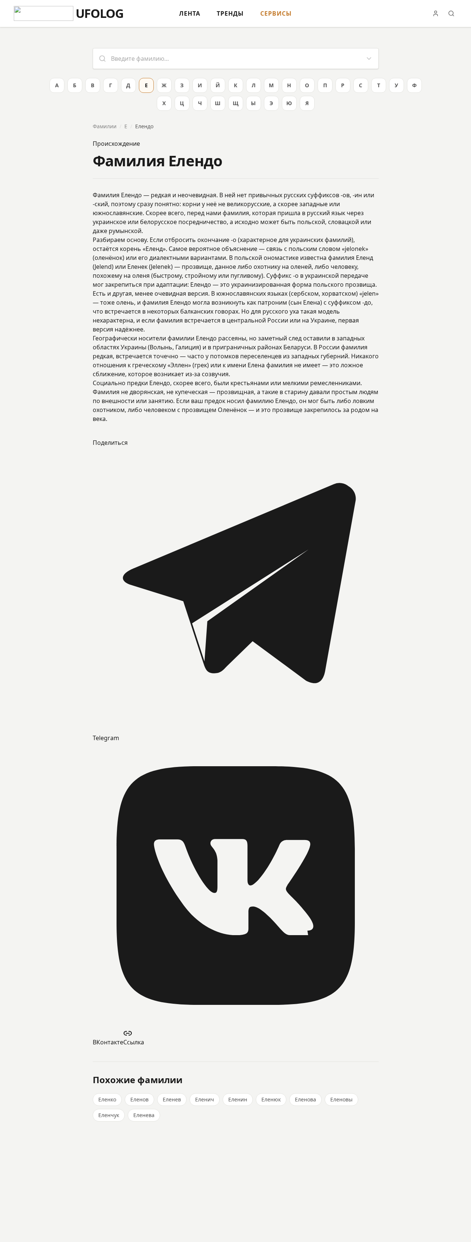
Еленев (172, 1099)
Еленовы (341, 1099)
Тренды (230, 13)
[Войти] (435, 13)
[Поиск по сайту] (451, 13)
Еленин (237, 1099)
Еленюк (271, 1099)
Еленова (305, 1099)
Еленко (107, 1099)
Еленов (139, 1099)
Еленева (144, 1115)
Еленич (204, 1099)
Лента (189, 13)
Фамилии (105, 126)
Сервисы (276, 13)
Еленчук (108, 1115)
